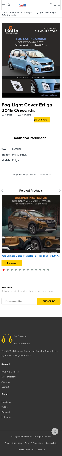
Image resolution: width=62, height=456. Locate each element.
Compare (42, 119)
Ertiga (29, 12)
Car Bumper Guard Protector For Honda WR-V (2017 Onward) (31, 255)
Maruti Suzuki (16, 12)
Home (4, 12)
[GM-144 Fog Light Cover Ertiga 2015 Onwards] (31, 96)
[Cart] (51, 5)
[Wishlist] (55, 5)
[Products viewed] (54, 431)
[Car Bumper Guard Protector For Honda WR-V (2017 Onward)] (31, 224)
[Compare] (59, 5)
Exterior (33, 174)
